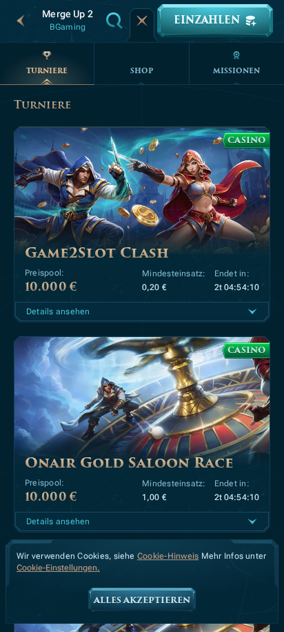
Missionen (236, 71)
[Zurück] (20, 20)
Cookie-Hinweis (168, 556)
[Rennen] (142, 20)
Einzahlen (207, 20)
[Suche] (114, 20)
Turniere (47, 71)
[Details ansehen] (252, 311)
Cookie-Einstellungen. (58, 568)
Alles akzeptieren (142, 600)
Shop (141, 71)
